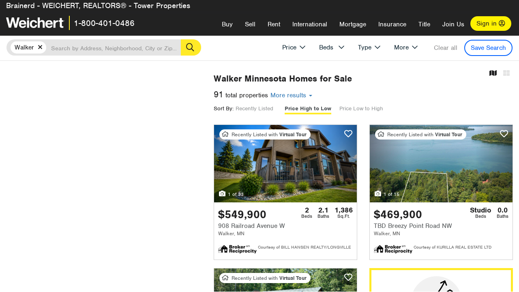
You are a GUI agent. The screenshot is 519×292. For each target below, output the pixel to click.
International (309, 24)
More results (289, 95)
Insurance (392, 24)
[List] (506, 74)
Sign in (487, 23)
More (401, 47)
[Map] (493, 74)
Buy (227, 24)
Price (289, 47)
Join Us (453, 24)
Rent (274, 24)
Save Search (488, 48)
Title (424, 24)
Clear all (445, 48)
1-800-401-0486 (104, 23)
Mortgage (352, 24)
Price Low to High (361, 108)
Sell (250, 24)
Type (364, 47)
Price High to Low (308, 108)
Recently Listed (254, 108)
